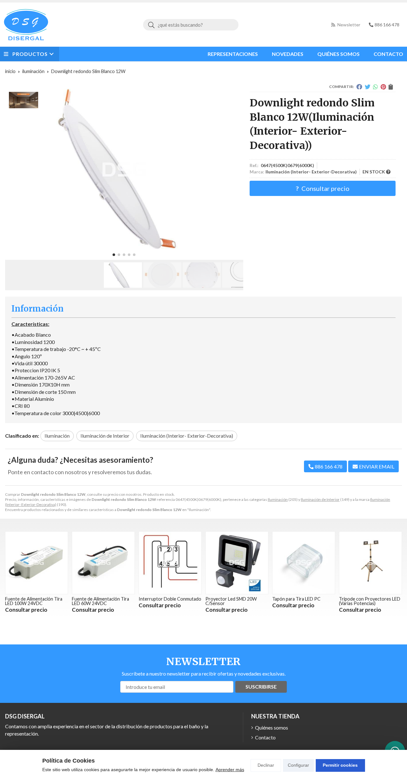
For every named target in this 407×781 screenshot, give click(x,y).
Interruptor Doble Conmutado (170, 599)
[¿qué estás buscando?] (190, 25)
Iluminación (278, 499)
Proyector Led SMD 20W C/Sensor (231, 601)
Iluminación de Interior (320, 499)
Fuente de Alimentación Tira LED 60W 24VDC (100, 601)
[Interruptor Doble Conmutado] (170, 563)
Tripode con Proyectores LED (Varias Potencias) (369, 601)
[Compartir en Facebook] (359, 87)
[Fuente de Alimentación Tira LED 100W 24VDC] (36, 563)
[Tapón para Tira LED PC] (303, 563)
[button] (114, 254)
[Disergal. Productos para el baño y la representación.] (26, 24)
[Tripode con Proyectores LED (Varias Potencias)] (370, 563)
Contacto (265, 737)
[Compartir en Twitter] (367, 87)
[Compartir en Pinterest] (383, 87)
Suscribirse (261, 686)
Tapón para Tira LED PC (296, 599)
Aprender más (230, 769)
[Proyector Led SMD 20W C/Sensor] (237, 563)
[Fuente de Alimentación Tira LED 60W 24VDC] (103, 563)
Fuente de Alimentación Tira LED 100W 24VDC (33, 601)
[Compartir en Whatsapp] (375, 87)
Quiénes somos (271, 727)
